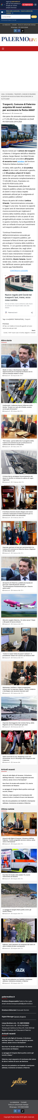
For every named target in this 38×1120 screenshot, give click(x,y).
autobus (21, 161)
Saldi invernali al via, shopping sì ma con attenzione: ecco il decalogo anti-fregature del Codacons (19, 758)
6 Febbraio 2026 (16, 590)
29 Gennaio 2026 (17, 727)
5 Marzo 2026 (16, 446)
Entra (34, 16)
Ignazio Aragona (20, 1017)
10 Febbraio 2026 (17, 517)
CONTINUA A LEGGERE (19, 270)
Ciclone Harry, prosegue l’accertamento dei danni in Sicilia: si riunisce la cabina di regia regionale (18, 478)
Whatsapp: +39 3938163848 (19, 27)
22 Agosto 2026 (16, 844)
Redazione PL (7, 113)
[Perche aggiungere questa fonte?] (35, 4)
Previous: (17, 326)
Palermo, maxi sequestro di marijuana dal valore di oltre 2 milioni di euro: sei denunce (18, 796)
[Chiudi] (4, 5)
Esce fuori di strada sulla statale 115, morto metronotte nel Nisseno (18, 784)
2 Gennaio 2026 (16, 762)
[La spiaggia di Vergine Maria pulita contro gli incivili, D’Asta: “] (19, 896)
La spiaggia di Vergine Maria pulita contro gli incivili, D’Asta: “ (18, 790)
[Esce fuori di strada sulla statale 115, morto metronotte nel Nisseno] (19, 861)
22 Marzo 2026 (16, 411)
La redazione (6, 25)
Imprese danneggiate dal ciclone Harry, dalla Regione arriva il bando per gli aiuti (18, 724)
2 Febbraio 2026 (16, 693)
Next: (20, 331)
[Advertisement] (19, 71)
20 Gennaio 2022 (17, 113)
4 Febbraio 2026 (16, 624)
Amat (7, 319)
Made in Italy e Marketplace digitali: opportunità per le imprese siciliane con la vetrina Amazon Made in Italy (17, 371)
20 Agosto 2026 (16, 948)
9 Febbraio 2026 (16, 553)
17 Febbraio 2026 (17, 482)
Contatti (14, 25)
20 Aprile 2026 (16, 375)
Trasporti (27, 319)
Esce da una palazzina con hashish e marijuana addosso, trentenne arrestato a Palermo (19, 802)
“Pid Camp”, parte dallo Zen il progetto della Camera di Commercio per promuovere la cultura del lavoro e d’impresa (18, 442)
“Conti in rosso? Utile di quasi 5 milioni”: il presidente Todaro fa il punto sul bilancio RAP (18, 654)
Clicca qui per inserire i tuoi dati (8, 20)
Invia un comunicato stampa (27, 25)
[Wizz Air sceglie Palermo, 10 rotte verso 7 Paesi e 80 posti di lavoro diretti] (19, 606)
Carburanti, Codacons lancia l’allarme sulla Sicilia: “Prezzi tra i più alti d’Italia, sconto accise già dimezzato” (17, 407)
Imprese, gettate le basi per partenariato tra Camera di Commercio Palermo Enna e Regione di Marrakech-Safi (19, 549)
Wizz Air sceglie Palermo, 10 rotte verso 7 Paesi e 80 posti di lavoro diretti (19, 621)
